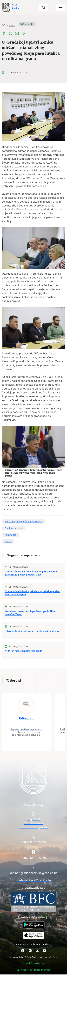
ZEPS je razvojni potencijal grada (23, 650)
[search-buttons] (43, 7)
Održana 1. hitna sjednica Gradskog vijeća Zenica (32, 631)
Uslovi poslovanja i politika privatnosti (33, 969)
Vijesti (12, 25)
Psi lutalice (10, 534)
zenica (8, 541)
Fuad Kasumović (13, 528)
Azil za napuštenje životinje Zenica (23, 521)
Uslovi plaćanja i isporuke (33, 963)
